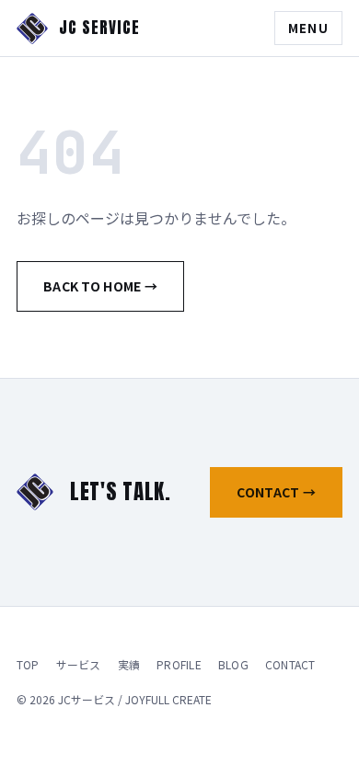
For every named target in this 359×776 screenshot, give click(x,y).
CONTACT (290, 664)
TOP (28, 664)
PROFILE (179, 664)
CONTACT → (276, 492)
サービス (78, 664)
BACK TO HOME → (100, 286)
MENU (308, 28)
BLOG (233, 664)
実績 (129, 664)
